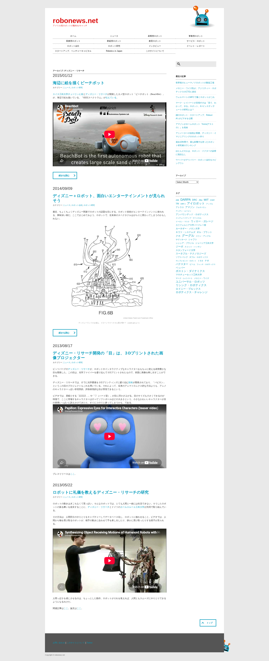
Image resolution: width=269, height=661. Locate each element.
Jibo (200, 200)
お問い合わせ (59, 643)
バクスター (182, 264)
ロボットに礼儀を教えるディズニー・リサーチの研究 (101, 492)
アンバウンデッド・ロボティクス (192, 214)
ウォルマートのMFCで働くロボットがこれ (195, 97)
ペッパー (180, 267)
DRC (194, 200)
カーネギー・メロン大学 (188, 228)
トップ (210, 623)
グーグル (188, 235)
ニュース (114, 36)
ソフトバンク (182, 257)
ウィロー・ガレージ (202, 221)
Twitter (89, 643)
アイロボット (196, 203)
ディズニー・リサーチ (96, 94)
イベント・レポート (196, 46)
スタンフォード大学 (185, 250)
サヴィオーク (181, 239)
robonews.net (75, 20)
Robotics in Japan (114, 51)
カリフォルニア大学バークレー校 (191, 225)
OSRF (212, 200)
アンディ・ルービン (183, 211)
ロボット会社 (73, 46)
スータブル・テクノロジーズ (191, 253)
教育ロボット (155, 41)
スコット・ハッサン (193, 247)
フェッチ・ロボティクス (206, 264)
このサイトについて (155, 51)
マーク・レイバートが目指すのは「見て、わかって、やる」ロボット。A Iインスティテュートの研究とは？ (196, 106)
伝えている (111, 97)
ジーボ (179, 246)
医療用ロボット (73, 41)
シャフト (192, 239)
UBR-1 (183, 204)
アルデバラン (201, 207)
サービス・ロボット (196, 41)
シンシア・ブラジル (185, 243)
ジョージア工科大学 (204, 243)
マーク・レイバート (184, 278)
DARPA (185, 199)
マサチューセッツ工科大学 (189, 274)
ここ (72, 474)
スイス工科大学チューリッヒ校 (68, 94)
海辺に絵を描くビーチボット (79, 83)
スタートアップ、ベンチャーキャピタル (73, 51)
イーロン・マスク (182, 221)
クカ (178, 236)
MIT (206, 199)
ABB (177, 200)
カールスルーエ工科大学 (132, 507)
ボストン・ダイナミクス (190, 271)
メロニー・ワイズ (201, 278)
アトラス (180, 207)
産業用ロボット (155, 36)
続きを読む (64, 175)
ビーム (192, 264)
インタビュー (155, 46)
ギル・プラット (204, 232)
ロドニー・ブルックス (188, 288)
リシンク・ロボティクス (191, 285)
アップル (209, 204)
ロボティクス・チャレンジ (192, 292)
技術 (130, 382)
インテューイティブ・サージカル (188, 218)
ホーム (73, 36)
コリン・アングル (203, 236)
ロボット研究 (114, 46)
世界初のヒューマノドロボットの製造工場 (195, 83)
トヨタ (200, 261)
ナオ (207, 260)
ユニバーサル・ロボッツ (190, 281)
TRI (177, 204)
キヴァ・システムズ (185, 232)
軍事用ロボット (196, 36)
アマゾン (190, 207)
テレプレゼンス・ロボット (186, 261)
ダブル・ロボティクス (198, 257)
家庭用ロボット (114, 41)
